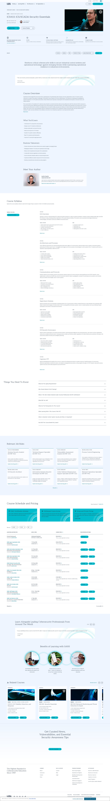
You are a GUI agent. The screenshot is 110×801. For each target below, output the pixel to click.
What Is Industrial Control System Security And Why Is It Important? (55, 417)
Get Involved (91, 768)
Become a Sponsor (92, 775)
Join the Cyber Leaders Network (94, 781)
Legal (57, 775)
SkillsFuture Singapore (77, 780)
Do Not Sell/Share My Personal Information (88, 794)
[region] (55, 799)
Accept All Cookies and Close (90, 798)
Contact (57, 770)
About (41, 770)
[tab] (14, 3)
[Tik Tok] (25, 796)
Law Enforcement (75, 778)
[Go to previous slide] (91, 624)
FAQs (57, 772)
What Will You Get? (43, 400)
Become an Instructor (92, 772)
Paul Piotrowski (15, 544)
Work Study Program (76, 770)
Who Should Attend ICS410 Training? (47, 389)
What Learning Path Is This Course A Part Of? (49, 411)
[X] (17, 796)
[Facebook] (22, 796)
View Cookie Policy (32, 798)
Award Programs (91, 779)
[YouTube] (20, 796)
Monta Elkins (14, 601)
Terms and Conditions (76, 794)
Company (42, 768)
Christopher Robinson (16, 551)
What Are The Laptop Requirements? (47, 383)
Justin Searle (14, 537)
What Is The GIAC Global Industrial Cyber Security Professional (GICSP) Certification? (59, 394)
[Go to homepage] (9, 4)
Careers (41, 775)
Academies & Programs (77, 772)
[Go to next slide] (94, 624)
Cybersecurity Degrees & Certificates (77, 783)
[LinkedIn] (14, 796)
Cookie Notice (98, 794)
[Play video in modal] (83, 20)
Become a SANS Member (93, 770)
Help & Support (59, 768)
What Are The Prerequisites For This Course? (49, 406)
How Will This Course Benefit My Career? (48, 422)
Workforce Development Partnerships (77, 775)
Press (41, 777)
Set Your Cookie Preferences (78, 798)
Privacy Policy (70, 794)
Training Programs (76, 768)
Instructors (42, 772)
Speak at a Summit (92, 777)
